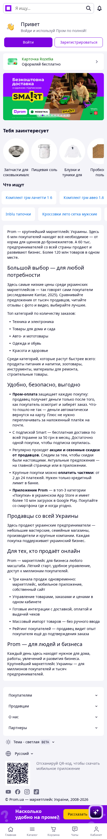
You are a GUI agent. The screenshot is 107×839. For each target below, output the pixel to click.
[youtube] (8, 792)
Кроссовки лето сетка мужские (69, 214)
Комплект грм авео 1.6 (84, 197)
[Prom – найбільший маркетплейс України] (8, 8)
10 (67, 115)
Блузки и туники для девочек (72, 174)
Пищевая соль (44, 169)
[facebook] (18, 792)
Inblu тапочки (18, 214)
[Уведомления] (99, 8)
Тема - (26, 741)
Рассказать (77, 814)
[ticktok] (36, 792)
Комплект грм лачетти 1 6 (29, 197)
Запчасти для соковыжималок (17, 172)
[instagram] (27, 792)
